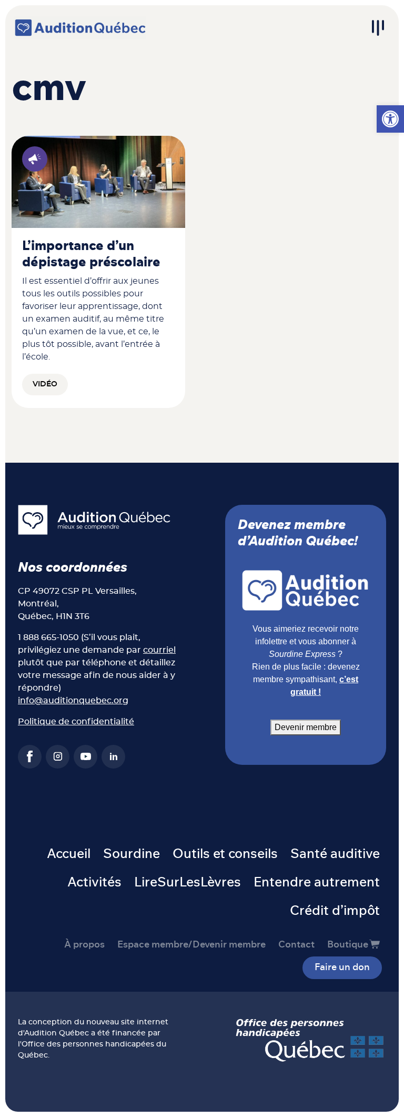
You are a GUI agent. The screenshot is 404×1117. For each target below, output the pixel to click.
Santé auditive (335, 854)
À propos (84, 945)
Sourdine (131, 854)
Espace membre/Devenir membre (191, 945)
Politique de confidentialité (76, 721)
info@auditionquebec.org (73, 700)
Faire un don (342, 967)
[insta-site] (57, 757)
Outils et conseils (225, 854)
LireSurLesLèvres (187, 882)
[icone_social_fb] (30, 757)
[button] (390, 119)
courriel (159, 650)
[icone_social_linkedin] (113, 757)
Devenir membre (306, 727)
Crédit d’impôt (335, 910)
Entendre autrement (317, 882)
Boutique (347, 945)
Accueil (68, 854)
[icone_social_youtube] (85, 757)
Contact (296, 945)
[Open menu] (377, 28)
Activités (94, 882)
